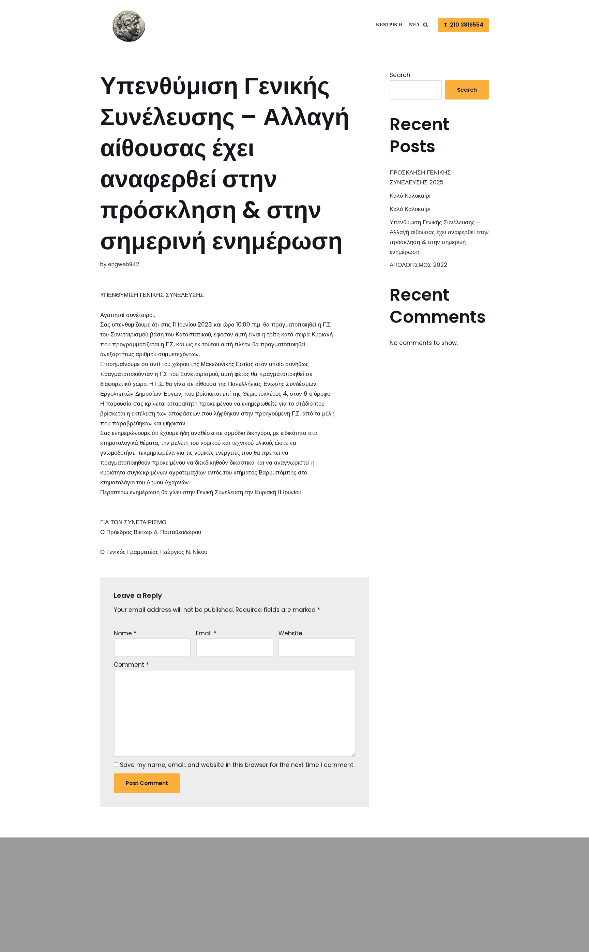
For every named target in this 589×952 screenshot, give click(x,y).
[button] (425, 24)
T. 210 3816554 (463, 25)
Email (206, 633)
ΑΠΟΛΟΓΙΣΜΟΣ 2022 (418, 265)
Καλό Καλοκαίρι (410, 196)
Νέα (414, 24)
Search (400, 75)
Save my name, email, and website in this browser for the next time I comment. (237, 765)
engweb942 (123, 264)
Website (290, 633)
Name (125, 633)
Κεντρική (389, 24)
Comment (131, 665)
